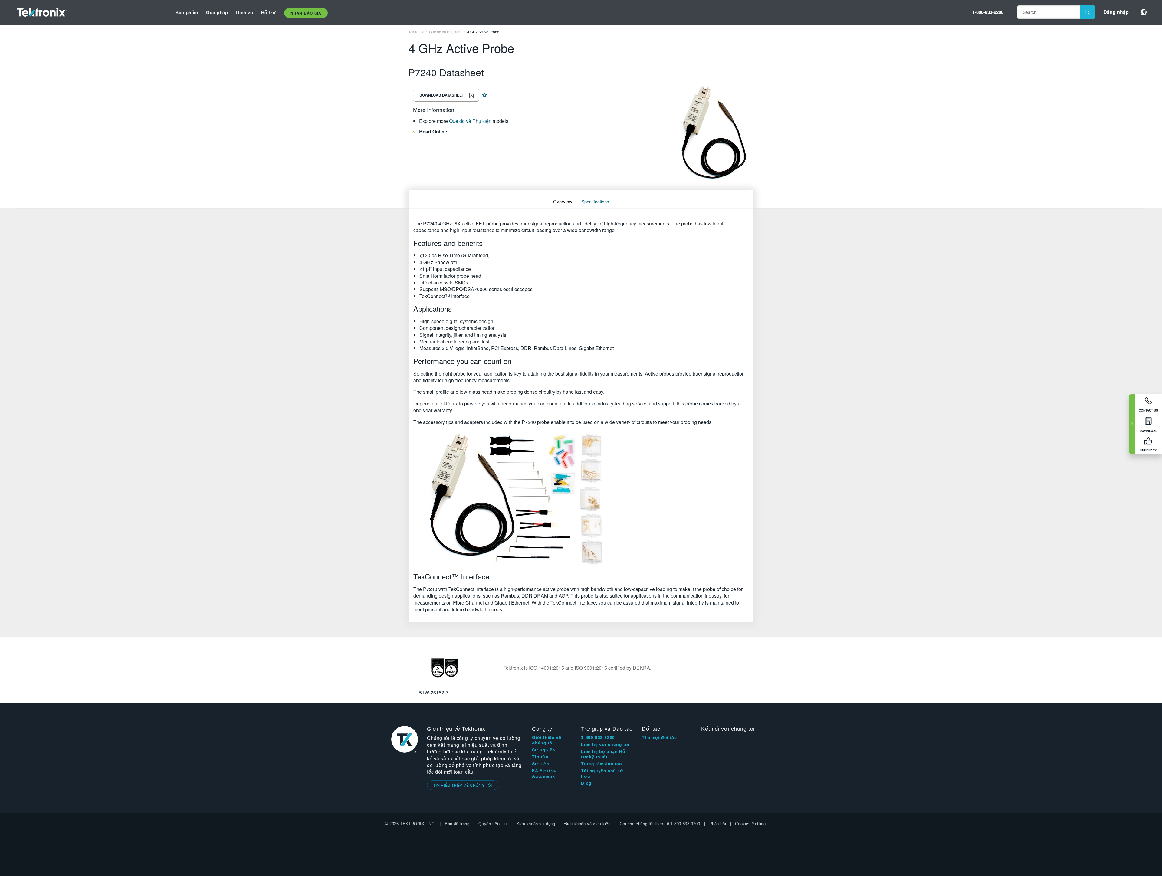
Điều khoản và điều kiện (587, 824)
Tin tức (540, 756)
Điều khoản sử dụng (536, 824)
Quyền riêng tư (492, 824)
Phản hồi (717, 824)
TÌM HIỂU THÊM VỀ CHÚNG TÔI (462, 785)
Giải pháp (217, 12)
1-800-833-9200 (987, 12)
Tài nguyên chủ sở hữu (602, 773)
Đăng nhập (1116, 11)
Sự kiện (540, 763)
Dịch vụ (244, 12)
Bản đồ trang (457, 824)
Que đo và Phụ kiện (470, 120)
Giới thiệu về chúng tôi (546, 740)
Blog (586, 783)
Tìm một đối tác (659, 737)
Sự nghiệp (543, 749)
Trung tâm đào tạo (601, 763)
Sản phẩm (187, 12)
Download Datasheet (441, 95)
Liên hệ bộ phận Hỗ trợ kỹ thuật (603, 754)
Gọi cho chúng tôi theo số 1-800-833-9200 (660, 824)
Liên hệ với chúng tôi (605, 744)
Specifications (595, 201)
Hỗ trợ (268, 12)
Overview (562, 201)
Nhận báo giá (305, 13)
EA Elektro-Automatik (544, 773)
